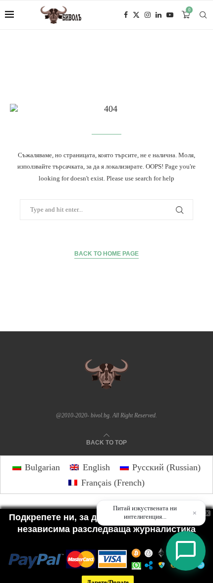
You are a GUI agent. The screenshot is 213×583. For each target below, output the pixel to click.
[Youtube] (169, 14)
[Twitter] (136, 14)
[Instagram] (148, 14)
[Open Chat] (186, 551)
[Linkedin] (158, 14)
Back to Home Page (106, 253)
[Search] (203, 14)
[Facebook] (126, 14)
